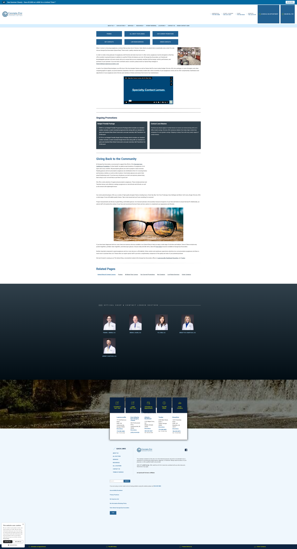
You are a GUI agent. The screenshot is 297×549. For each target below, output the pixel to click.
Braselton (175, 258)
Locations (161, 25)
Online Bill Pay (289, 14)
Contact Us (171, 25)
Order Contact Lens (183, 25)
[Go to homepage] (12, 14)
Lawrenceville (162, 258)
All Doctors (117, 456)
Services (130, 25)
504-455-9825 (157, 486)
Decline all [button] (18, 541)
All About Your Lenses (137, 34)
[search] (127, 481)
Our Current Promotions (165, 34)
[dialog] (13, 535)
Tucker (183, 258)
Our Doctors (121, 25)
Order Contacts (165, 42)
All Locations (117, 466)
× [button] (23, 524)
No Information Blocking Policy (118, 503)
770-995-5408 (121, 431)
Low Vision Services (137, 42)
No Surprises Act (114, 499)
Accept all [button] (8, 541)
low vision (159, 246)
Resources (139, 25)
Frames (109, 34)
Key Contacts (109, 42)
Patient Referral (151, 25)
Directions (120, 428)
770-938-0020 (162, 429)
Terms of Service (118, 472)
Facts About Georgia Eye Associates (119, 507)
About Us (110, 25)
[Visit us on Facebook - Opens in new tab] (186, 450)
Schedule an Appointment (269, 14)
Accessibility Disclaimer (116, 490)
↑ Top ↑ (113, 512)
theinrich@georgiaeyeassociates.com (107, 64)
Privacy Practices (114, 494)
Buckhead (169, 258)
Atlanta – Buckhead (148, 418)
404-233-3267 (148, 431)
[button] (13, 545)
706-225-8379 (176, 431)
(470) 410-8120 (135, 432)
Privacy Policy (6, 538)
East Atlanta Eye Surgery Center (135, 418)
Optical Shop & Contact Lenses (107, 274)
